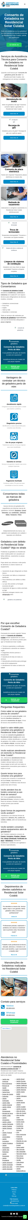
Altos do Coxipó (21, 1113)
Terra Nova (19, 1156)
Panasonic (13, 514)
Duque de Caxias (7, 1094)
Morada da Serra (7, 1113)
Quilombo (5, 1096)
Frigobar (17, 836)
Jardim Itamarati (7, 1169)
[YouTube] (14, 1214)
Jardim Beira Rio (21, 1087)
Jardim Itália (6, 1103)
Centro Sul (19, 1124)
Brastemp (18, 510)
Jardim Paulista (7, 1126)
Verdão (18, 1160)
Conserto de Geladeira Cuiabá (13, 290)
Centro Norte (20, 1122)
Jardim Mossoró (7, 1162)
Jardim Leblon (6, 1122)
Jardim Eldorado (21, 1083)
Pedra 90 (19, 1136)
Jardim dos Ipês (7, 1167)
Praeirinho (19, 1139)
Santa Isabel (20, 1147)
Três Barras (20, 1158)
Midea (8, 514)
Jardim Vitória (6, 1107)
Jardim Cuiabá (20, 1107)
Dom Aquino (20, 1166)
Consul (24, 510)
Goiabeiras (5, 1090)
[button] (3, 523)
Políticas (14, 1189)
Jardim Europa (20, 1081)
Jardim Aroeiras (21, 1109)
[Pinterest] (17, 1214)
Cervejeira (9, 836)
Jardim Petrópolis (7, 1124)
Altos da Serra (20, 1111)
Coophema (19, 1126)
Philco (19, 514)
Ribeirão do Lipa (21, 1141)
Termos (14, 1192)
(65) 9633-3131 (10, 1008)
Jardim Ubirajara (21, 1096)
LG (10, 512)
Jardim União (6, 1115)
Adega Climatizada (10, 838)
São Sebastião (20, 1151)
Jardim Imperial (7, 1105)
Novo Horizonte (21, 1134)
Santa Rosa (6, 1092)
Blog (14, 1194)
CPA (17, 1132)
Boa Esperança (7, 1083)
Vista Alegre (20, 1162)
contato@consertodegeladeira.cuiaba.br (14, 1205)
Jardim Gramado (7, 1165)
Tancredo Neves (21, 1154)
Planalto (18, 1164)
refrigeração (6, 594)
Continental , (16, 512)
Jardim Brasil (20, 1079)
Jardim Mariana (21, 1090)
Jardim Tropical (7, 1132)
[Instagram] (11, 1214)
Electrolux (5, 512)
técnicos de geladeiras (8, 317)
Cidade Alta (19, 1119)
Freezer (3, 836)
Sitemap (14, 1196)
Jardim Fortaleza (7, 1143)
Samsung (23, 512)
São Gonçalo (20, 1149)
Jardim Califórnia (21, 1085)
